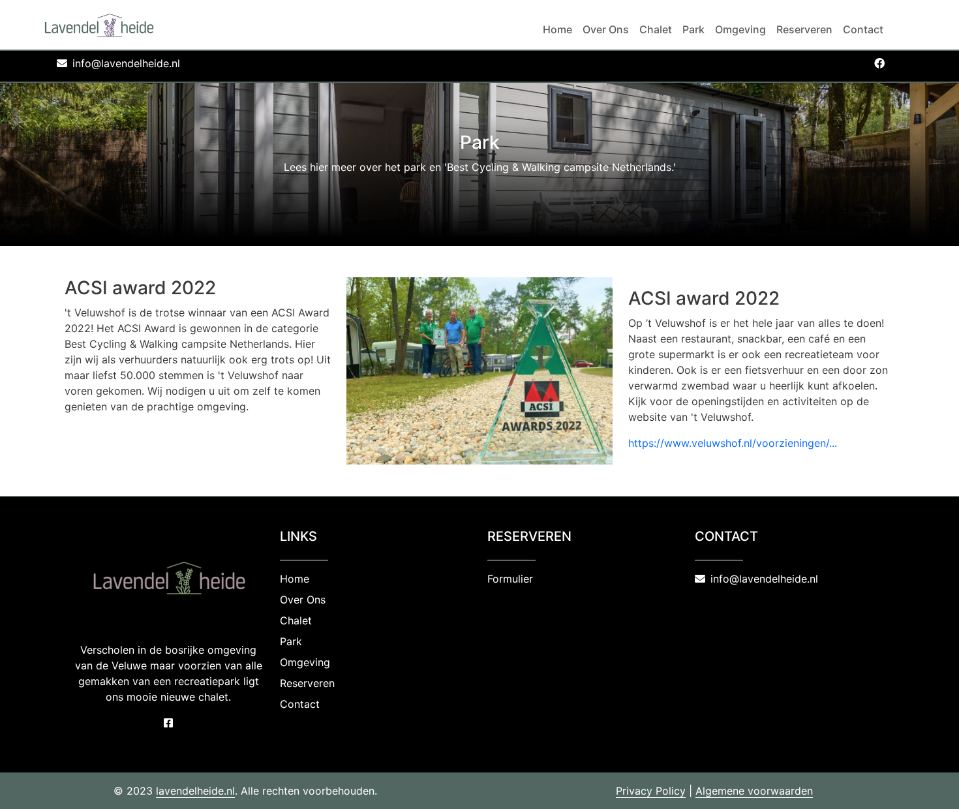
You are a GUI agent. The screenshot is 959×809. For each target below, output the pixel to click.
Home (557, 29)
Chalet (655, 29)
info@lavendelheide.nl (126, 63)
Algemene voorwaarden (754, 790)
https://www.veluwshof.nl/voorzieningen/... (732, 443)
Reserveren (804, 29)
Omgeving (740, 29)
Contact (863, 29)
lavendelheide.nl (195, 790)
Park (693, 29)
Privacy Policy (651, 790)
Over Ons (606, 29)
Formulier (510, 578)
